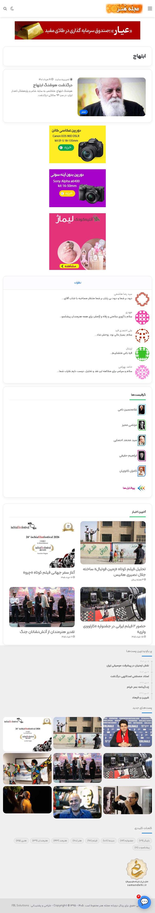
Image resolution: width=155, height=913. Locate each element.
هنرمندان (40, 841)
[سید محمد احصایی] (142, 440)
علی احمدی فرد (123, 331)
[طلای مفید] (77, 30)
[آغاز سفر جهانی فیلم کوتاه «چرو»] (42, 544)
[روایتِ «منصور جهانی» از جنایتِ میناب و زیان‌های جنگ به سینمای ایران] (127, 732)
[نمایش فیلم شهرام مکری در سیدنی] (27, 799)
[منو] (150, 10)
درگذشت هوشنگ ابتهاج (52, 85)
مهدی (129, 312)
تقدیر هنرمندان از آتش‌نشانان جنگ (47, 632)
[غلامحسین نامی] (142, 410)
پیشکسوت (142, 847)
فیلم (92, 841)
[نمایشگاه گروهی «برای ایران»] (27, 768)
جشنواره (126, 841)
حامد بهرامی (125, 367)
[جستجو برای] (5, 10)
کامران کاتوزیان (128, 471)
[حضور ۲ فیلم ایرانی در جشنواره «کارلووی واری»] (113, 604)
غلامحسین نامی (127, 409)
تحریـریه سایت (62, 79)
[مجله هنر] (124, 8)
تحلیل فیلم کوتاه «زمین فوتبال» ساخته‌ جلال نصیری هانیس (114, 572)
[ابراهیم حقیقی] (142, 456)
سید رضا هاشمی (123, 294)
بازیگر (144, 841)
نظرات (77, 282)
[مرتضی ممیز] (142, 425)
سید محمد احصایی (125, 440)
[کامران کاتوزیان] (142, 471)
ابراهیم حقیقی (128, 455)
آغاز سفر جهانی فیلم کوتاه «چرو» (49, 573)
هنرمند (60, 841)
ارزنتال (129, 349)
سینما (108, 841)
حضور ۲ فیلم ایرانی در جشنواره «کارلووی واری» (114, 629)
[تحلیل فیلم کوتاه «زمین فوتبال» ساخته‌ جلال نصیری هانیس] (113, 542)
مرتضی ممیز (129, 425)
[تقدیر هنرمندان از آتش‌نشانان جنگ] (42, 607)
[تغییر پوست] (12, 10)
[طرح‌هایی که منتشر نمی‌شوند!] (77, 802)
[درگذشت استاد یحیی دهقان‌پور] (127, 800)
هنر (77, 841)
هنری (21, 841)
